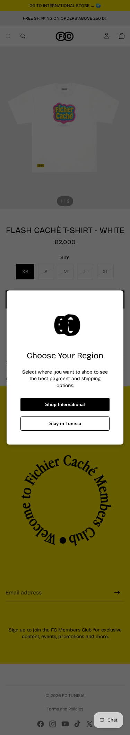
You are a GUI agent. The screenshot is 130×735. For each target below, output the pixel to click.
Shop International (65, 404)
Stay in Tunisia (65, 423)
